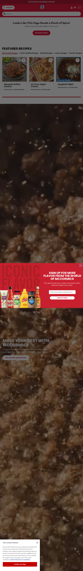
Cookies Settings (20, 564)
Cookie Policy (14, 560)
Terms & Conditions (24, 560)
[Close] (37, 542)
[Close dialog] (80, 265)
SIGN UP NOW (62, 298)
